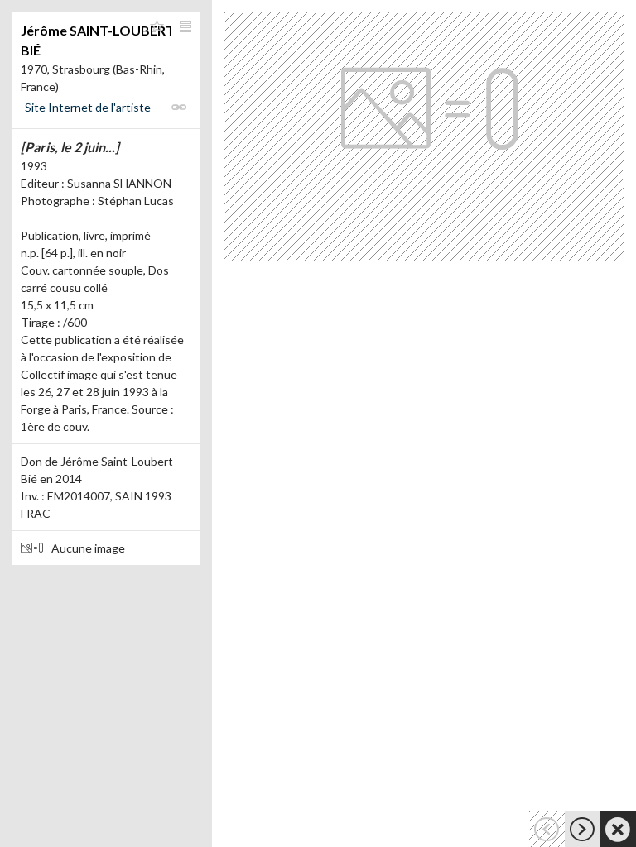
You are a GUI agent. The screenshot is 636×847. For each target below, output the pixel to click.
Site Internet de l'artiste (88, 107)
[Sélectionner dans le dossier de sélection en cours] (156, 26)
